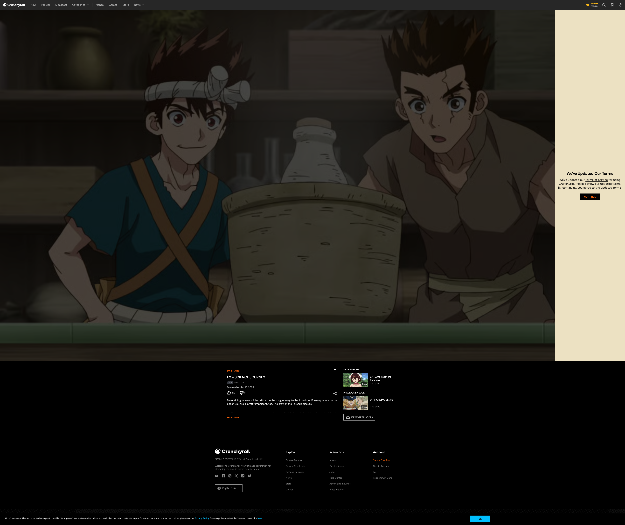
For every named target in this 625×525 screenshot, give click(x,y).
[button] (81, 5)
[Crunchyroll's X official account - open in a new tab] (236, 476)
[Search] (604, 5)
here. (260, 518)
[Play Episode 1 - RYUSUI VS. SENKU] (370, 403)
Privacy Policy (202, 518)
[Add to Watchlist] (335, 371)
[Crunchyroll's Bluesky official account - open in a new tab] (249, 476)
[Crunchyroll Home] (232, 451)
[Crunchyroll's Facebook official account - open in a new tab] (223, 476)
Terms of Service (596, 180)
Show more (233, 417)
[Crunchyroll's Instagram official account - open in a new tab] (230, 476)
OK (480, 519)
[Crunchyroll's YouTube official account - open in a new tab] (217, 476)
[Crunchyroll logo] (14, 5)
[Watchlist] (612, 5)
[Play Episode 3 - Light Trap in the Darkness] (370, 380)
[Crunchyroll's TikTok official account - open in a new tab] (243, 476)
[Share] (335, 393)
